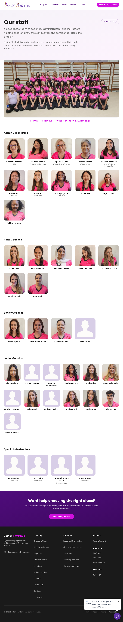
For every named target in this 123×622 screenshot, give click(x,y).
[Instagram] (94, 574)
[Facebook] (99, 574)
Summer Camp (40, 560)
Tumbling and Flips (71, 560)
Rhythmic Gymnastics (72, 547)
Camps (73, 5)
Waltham (97, 553)
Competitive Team (71, 566)
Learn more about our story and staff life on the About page (60, 120)
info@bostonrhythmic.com (18, 552)
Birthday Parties (40, 572)
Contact (37, 591)
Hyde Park (97, 558)
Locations (55, 5)
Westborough (99, 562)
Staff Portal (109, 22)
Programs (44, 5)
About (64, 5)
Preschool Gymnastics (72, 541)
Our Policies (38, 597)
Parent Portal (98, 541)
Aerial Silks (67, 553)
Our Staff (37, 578)
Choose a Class (40, 541)
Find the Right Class (108, 5)
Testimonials (39, 585)
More (83, 5)
